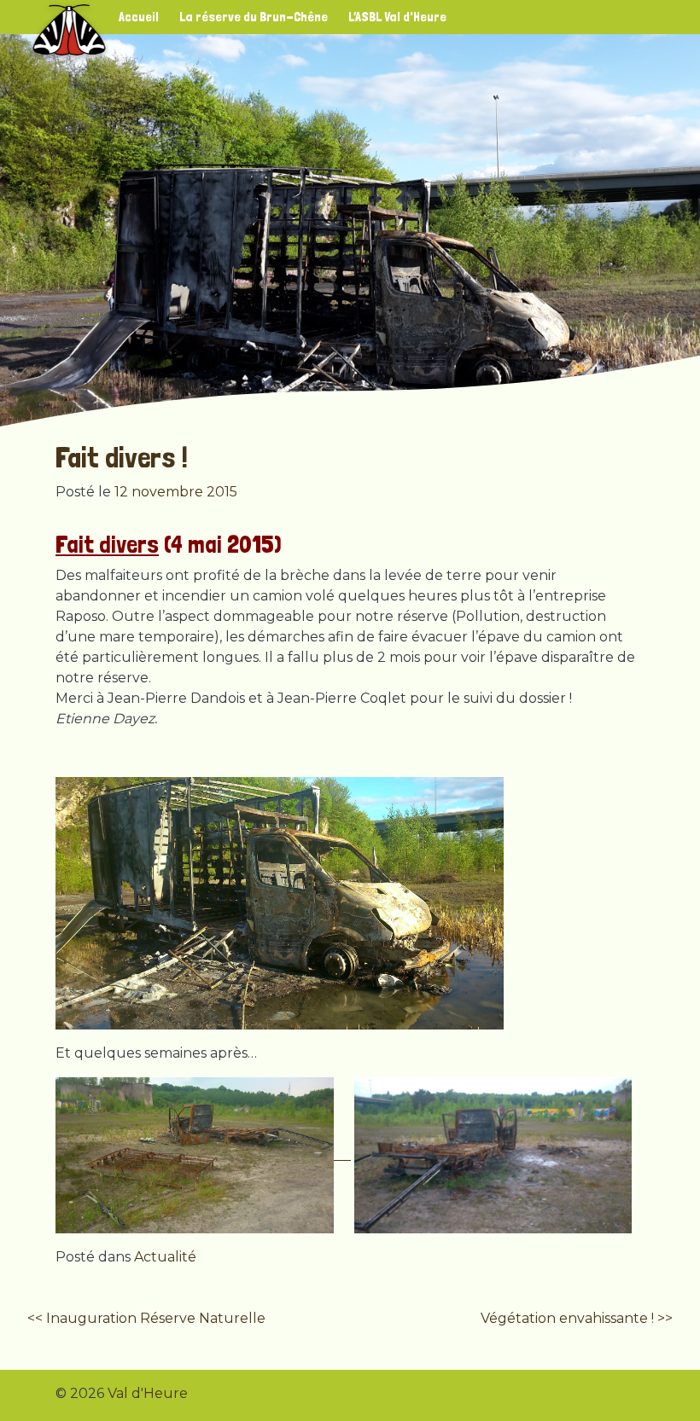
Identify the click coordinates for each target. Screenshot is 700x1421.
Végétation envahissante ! (567, 1318)
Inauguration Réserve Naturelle (155, 1318)
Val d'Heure (148, 1393)
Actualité (165, 1257)
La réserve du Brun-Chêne (253, 17)
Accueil (139, 17)
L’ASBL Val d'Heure (397, 17)
